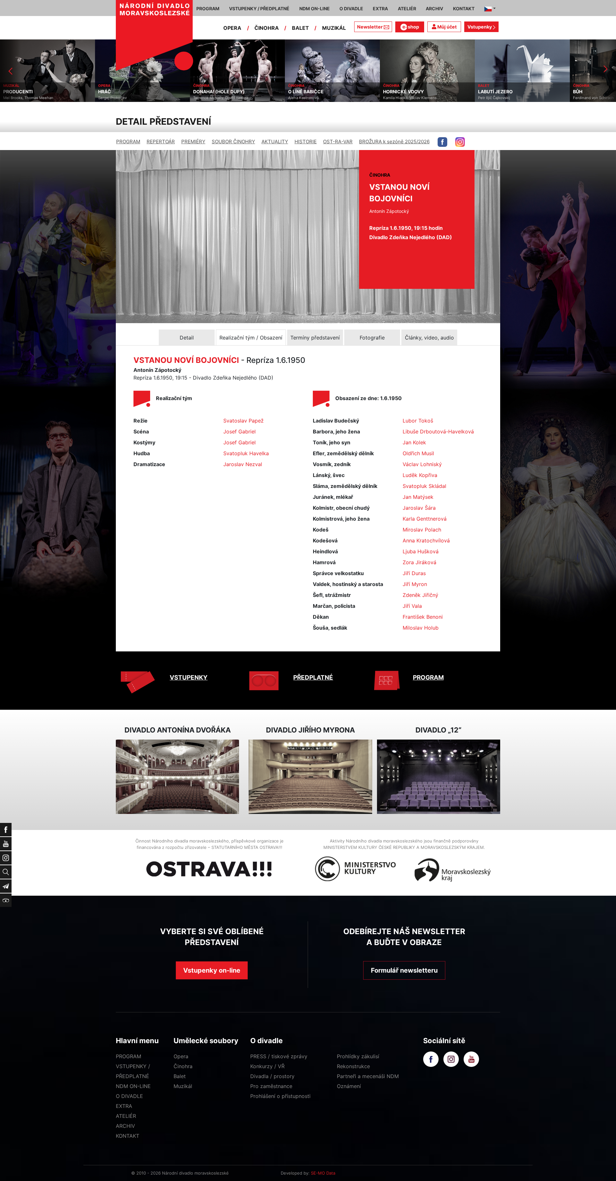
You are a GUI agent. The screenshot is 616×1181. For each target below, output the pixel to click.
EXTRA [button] (380, 8)
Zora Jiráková (419, 562)
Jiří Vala (412, 606)
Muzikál (183, 1086)
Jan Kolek (414, 442)
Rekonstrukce (353, 1066)
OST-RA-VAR (338, 141)
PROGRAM (128, 141)
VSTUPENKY (189, 677)
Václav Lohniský (422, 464)
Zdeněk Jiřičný (420, 595)
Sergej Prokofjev (17, 98)
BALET (300, 28)
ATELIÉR (126, 1116)
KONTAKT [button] (464, 8)
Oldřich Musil (418, 453)
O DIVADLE (129, 1096)
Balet (180, 1076)
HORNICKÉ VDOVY (308, 91)
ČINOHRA (266, 28)
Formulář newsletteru (404, 970)
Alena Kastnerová (208, 98)
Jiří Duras (414, 573)
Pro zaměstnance (271, 1086)
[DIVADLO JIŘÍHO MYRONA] (310, 777)
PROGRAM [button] (207, 8)
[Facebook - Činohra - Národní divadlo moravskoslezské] (442, 142)
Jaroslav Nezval (242, 464)
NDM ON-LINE (133, 1086)
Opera (181, 1056)
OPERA (232, 28)
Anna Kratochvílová (426, 540)
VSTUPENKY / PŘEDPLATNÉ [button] (259, 8)
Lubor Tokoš (418, 420)
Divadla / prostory (272, 1076)
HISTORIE (306, 141)
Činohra (183, 1066)
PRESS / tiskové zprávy (278, 1056)
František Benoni (423, 617)
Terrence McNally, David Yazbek (125, 98)
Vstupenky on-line (211, 970)
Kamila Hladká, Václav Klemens (315, 98)
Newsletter (370, 26)
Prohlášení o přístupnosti (280, 1096)
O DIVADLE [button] (351, 8)
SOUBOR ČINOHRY (233, 141)
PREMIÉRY (193, 141)
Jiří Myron (415, 584)
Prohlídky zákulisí (358, 1056)
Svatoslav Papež (243, 420)
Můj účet (446, 26)
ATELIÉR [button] (407, 8)
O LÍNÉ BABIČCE (211, 91)
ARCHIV (125, 1126)
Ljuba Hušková (421, 551)
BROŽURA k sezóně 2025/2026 (394, 141)
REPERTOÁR (161, 141)
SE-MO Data (323, 1173)
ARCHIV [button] (434, 8)
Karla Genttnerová (425, 518)
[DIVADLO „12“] (438, 777)
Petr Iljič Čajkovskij (399, 98)
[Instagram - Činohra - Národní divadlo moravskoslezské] (460, 142)
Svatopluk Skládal (424, 486)
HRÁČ (9, 91)
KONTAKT (127, 1136)
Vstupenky (480, 26)
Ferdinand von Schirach (498, 98)
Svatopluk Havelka (246, 453)
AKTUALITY (274, 141)
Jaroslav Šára (419, 508)
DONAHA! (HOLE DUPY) (124, 91)
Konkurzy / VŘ (267, 1066)
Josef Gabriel (239, 431)
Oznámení (349, 1086)
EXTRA (124, 1106)
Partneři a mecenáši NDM (368, 1076)
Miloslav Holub (421, 627)
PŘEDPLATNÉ (313, 677)
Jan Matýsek (418, 497)
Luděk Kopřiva (420, 475)
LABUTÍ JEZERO (400, 91)
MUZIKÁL (334, 28)
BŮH (482, 91)
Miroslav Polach (422, 529)
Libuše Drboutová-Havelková (438, 431)
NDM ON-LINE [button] (314, 8)
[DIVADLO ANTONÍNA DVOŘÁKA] (177, 777)
